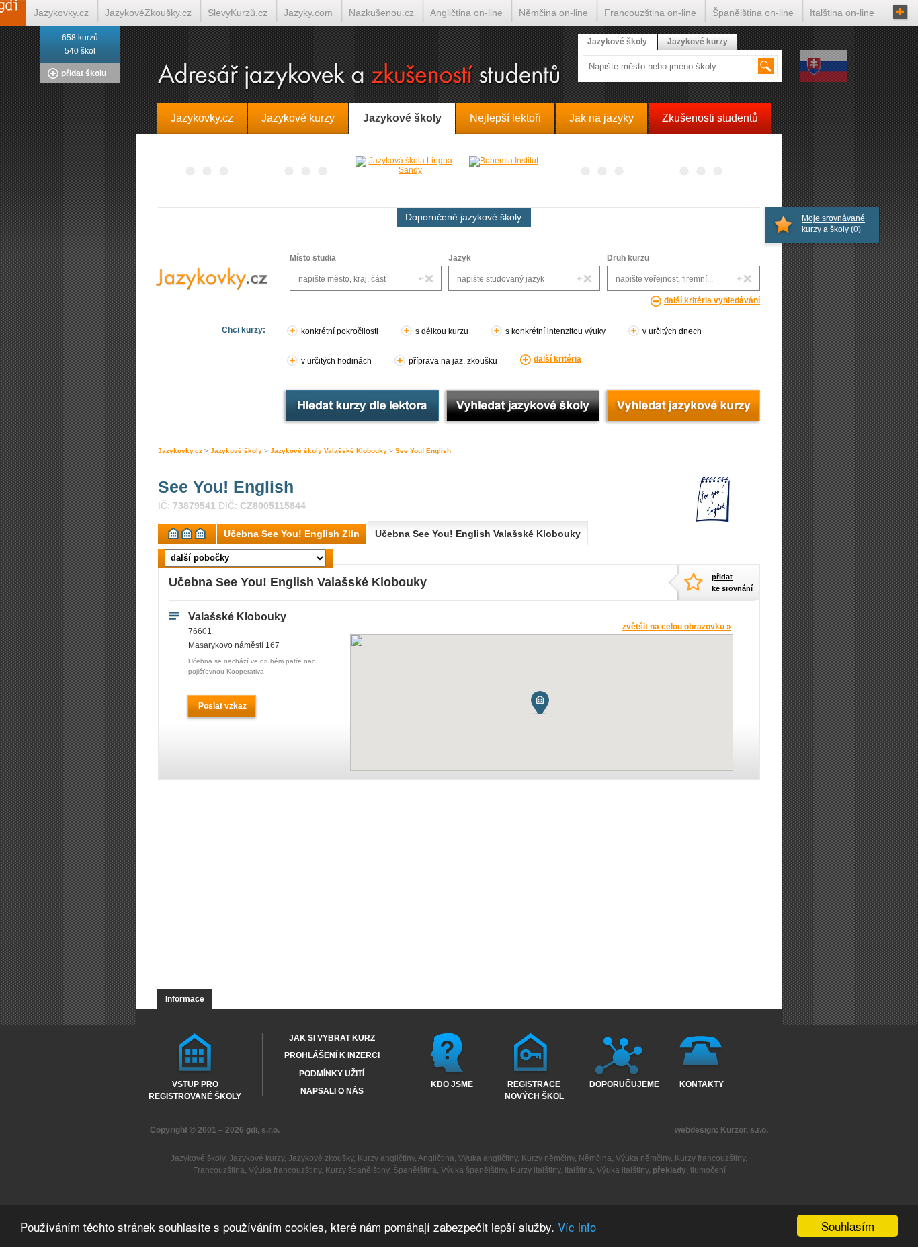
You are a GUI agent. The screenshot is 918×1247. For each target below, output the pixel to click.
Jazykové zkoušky (320, 1158)
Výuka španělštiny (474, 1170)
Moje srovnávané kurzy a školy (833, 224)
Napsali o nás (332, 1091)
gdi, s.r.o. (263, 1130)
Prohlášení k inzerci (332, 1055)
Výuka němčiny (643, 1158)
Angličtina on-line (466, 12)
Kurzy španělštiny (357, 1170)
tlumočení (708, 1170)
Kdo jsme (452, 1084)
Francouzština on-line (650, 12)
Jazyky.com (308, 12)
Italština (579, 1170)
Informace (184, 999)
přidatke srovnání (732, 582)
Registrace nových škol (534, 1090)
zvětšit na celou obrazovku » (676, 626)
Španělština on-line (753, 12)
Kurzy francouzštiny (710, 1158)
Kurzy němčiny (548, 1158)
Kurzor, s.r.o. (744, 1130)
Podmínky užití (331, 1073)
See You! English (423, 450)
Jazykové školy (236, 450)
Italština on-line (842, 12)
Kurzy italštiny (535, 1170)
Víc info (577, 1226)
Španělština (415, 1170)
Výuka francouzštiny (285, 1170)
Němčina (595, 1158)
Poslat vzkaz (222, 706)
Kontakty (701, 1084)
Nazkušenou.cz (381, 12)
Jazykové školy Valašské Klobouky (328, 450)
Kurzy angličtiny (386, 1158)
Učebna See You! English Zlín (292, 533)
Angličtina (436, 1158)
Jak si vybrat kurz (332, 1038)
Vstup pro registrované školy (195, 1090)
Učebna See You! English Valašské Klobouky (478, 533)
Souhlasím (847, 1225)
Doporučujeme (621, 1084)
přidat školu (83, 73)
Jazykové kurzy (697, 41)
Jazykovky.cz (180, 450)
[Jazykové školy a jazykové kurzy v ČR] (459, 77)
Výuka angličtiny (487, 1158)
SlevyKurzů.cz (237, 12)
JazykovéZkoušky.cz (148, 12)
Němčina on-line (553, 12)
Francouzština (219, 1170)
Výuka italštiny (623, 1170)
